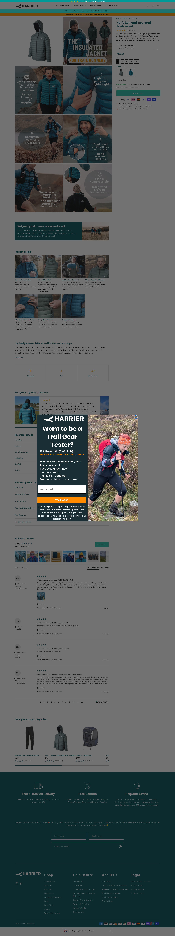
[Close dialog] (135, 417)
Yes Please (61, 500)
